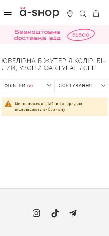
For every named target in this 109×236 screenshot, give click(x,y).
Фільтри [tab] (15, 85)
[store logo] (39, 12)
